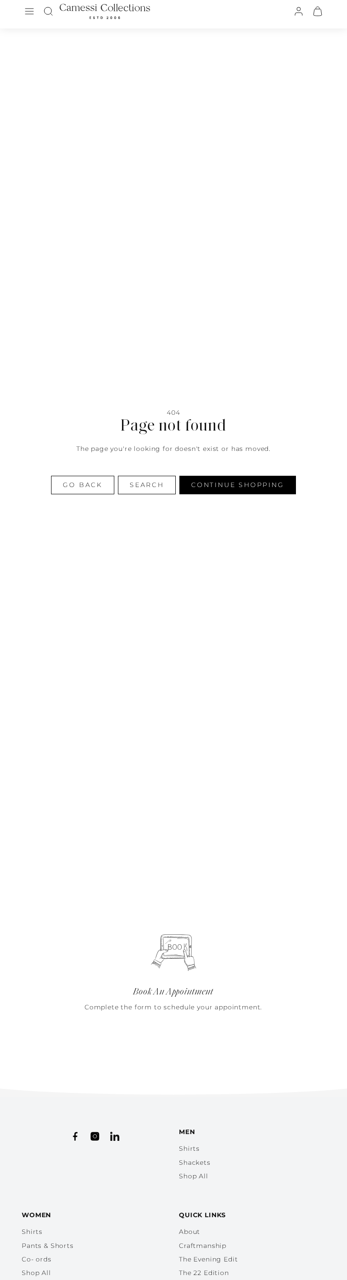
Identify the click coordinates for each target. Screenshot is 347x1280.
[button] (29, 11)
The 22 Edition (204, 1273)
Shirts (189, 1148)
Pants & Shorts (48, 1246)
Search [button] (147, 485)
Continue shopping (237, 485)
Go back (83, 485)
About (189, 1232)
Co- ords (37, 1259)
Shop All (193, 1176)
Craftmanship (202, 1246)
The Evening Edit (208, 1259)
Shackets (195, 1162)
